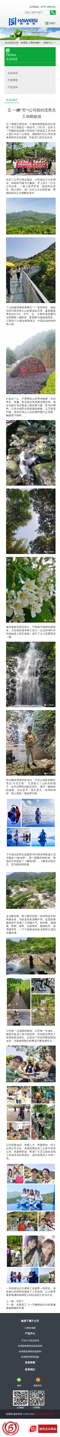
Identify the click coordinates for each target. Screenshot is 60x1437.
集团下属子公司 (30, 1321)
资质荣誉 (30, 1362)
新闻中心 (48, 43)
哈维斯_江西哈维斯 (30, 43)
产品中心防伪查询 (30, 1340)
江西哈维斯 (30, 1328)
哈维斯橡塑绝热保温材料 (30, 1346)
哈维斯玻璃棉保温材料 (30, 1351)
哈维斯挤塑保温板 (30, 1357)
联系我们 (30, 1369)
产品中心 (30, 1333)
